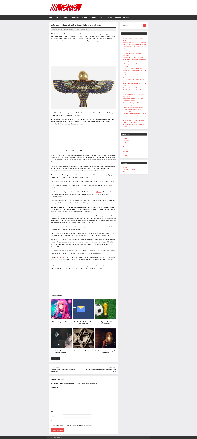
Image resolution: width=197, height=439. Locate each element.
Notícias (58, 17)
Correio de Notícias (69, 29)
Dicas (65, 17)
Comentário (55, 387)
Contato (109, 17)
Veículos (125, 155)
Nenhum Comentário (81, 29)
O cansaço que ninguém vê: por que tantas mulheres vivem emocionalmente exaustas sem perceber (134, 116)
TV (124, 153)
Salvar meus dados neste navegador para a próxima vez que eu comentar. (73, 425)
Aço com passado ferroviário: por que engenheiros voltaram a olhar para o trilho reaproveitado (134, 59)
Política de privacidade (122, 17)
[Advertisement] (83, 54)
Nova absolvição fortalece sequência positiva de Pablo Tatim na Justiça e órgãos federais (133, 109)
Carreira (93, 17)
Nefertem (60, 257)
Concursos (126, 140)
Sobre (101, 17)
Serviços (84, 17)
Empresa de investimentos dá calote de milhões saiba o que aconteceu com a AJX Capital (134, 70)
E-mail (53, 416)
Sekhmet (98, 192)
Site (52, 421)
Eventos (125, 147)
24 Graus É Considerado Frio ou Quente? (134, 87)
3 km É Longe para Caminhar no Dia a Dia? (134, 51)
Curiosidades (75, 17)
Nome (53, 411)
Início (50, 17)
